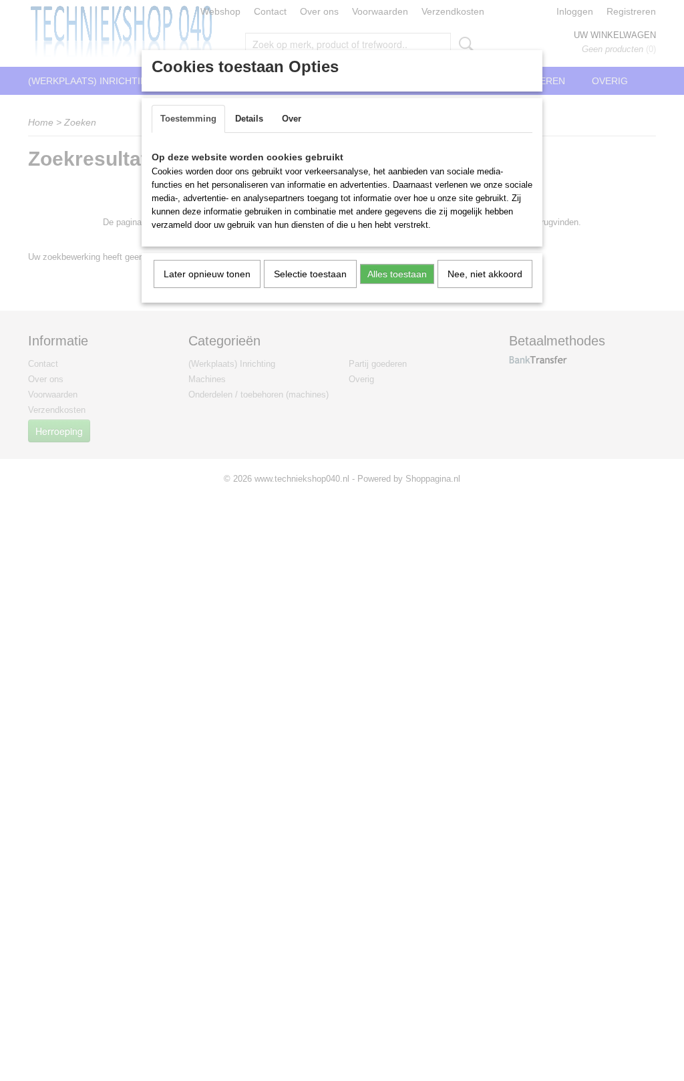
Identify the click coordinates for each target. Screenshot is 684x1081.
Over (291, 119)
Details (249, 119)
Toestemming (188, 119)
